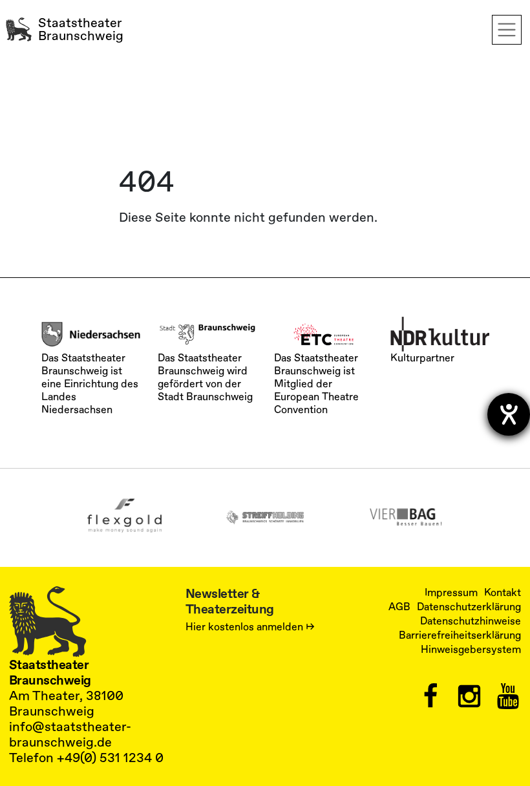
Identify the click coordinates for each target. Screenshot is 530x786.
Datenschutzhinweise (470, 621)
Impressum (451, 592)
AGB (399, 606)
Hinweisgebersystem (471, 649)
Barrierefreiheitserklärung (460, 635)
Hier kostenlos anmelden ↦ (250, 627)
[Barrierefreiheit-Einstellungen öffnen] (508, 414)
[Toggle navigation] (507, 30)
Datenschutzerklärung (469, 606)
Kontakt (502, 592)
